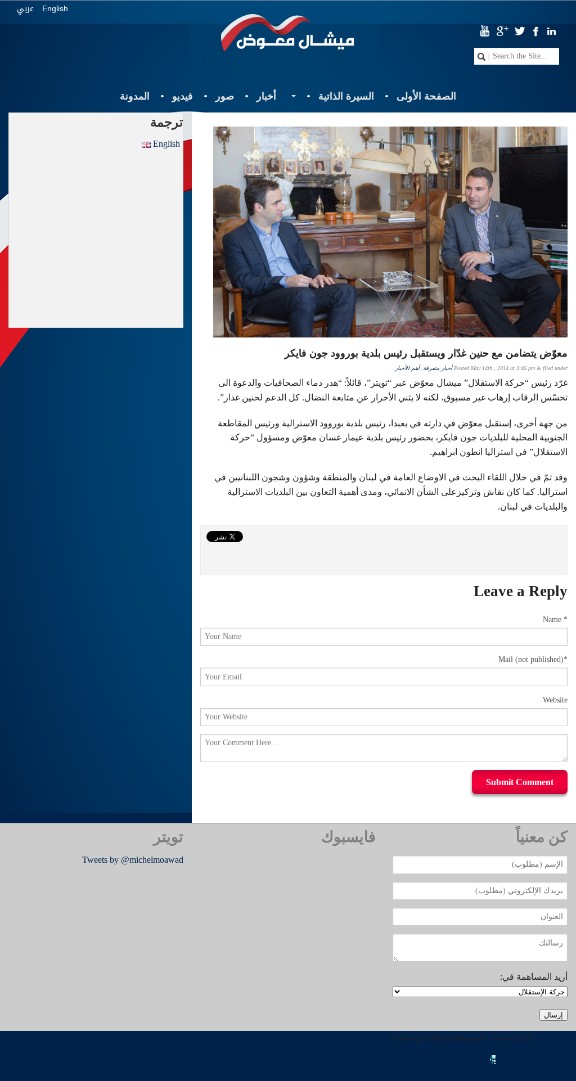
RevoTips (517, 1062)
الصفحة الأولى (426, 96)
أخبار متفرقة (437, 368)
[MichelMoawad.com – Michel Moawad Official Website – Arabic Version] (288, 37)
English (55, 8)
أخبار (266, 96)
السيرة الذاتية (346, 96)
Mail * (533, 659)
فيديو (182, 96)
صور (224, 96)
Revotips (552, 1037)
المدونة (135, 96)
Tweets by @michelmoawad (132, 859)
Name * (555, 619)
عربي (25, 8)
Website (555, 700)
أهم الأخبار (407, 368)
